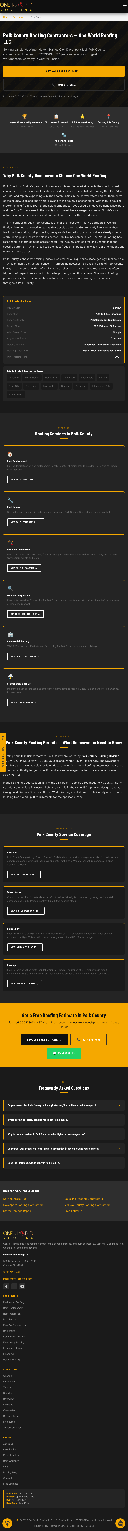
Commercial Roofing (14, 1336)
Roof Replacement (13, 1307)
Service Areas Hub (15, 1198)
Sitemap (90, 1526)
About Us (8, 1443)
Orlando (7, 1375)
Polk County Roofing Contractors (38, 35)
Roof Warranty (11, 1460)
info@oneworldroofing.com (17, 1278)
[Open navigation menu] (124, 6)
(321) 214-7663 (11, 1272)
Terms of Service (59, 1526)
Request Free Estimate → (44, 1039)
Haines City (13, 928)
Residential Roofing (13, 1302)
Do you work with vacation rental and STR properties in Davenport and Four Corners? (64, 1148)
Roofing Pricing (11, 1359)
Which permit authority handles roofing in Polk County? (64, 1120)
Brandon (7, 1393)
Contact (7, 1478)
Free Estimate (73, 1211)
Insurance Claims (12, 1348)
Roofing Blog (10, 1472)
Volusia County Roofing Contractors (87, 1205)
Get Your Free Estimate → (64, 71)
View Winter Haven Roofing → (26, 910)
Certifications (10, 1449)
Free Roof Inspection (14, 1325)
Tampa (7, 1387)
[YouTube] (22, 1286)
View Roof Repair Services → (26, 522)
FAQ (5, 1466)
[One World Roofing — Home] (16, 6)
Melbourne (9, 1421)
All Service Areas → (13, 1427)
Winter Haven (14, 892)
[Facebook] (6, 1286)
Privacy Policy (41, 1526)
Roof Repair (9, 1319)
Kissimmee (9, 1381)
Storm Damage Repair (17, 1211)
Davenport (12, 965)
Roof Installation (12, 1313)
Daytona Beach (11, 1416)
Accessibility (76, 1526)
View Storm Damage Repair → (26, 702)
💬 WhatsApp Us (64, 1053)
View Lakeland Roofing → (24, 874)
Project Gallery (11, 1455)
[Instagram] (14, 1286)
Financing (8, 1353)
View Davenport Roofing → (24, 983)
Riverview (8, 1398)
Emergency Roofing (14, 1342)
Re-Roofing (9, 1330)
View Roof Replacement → (24, 479)
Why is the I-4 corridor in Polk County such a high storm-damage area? (64, 1134)
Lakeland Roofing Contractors (84, 1198)
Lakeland (12, 852)
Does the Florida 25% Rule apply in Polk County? (64, 1163)
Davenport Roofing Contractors (23, 1205)
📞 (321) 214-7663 (64, 85)
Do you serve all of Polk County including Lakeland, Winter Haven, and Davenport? (64, 1105)
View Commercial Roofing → (25, 656)
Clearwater (9, 1410)
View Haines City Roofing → (25, 947)
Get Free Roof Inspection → (25, 614)
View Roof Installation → (24, 568)
